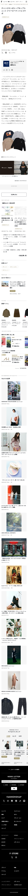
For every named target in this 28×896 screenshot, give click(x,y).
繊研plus (10, 4)
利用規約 (16, 835)
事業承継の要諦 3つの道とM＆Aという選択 (7, 220)
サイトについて (4, 835)
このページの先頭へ (15, 769)
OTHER (22, 785)
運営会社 (3, 845)
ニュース (5, 1)
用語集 (15, 824)
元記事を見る (14, 194)
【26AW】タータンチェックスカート (16, 323)
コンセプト (16, 871)
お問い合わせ (17, 842)
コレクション (17, 811)
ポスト (6, 4)
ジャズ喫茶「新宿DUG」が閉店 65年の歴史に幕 (14, 250)
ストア (17, 1)
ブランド (3, 867)
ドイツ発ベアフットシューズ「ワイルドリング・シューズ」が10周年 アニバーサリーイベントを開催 (14, 244)
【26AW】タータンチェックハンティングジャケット (6, 324)
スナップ (3, 828)
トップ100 (3, 824)
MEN (6, 785)
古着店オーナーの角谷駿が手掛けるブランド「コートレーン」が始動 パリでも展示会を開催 (14, 236)
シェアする (13, 52)
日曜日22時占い (5, 821)
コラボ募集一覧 (6, 352)
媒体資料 (3, 842)
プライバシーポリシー (19, 838)
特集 (9, 1)
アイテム (3, 871)
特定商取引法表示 (18, 884)
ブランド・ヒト (22, 1)
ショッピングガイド (5, 881)
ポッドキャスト (17, 821)
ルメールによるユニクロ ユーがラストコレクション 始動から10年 (6, 752)
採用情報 (3, 838)
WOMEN (14, 785)
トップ (2, 4)
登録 (14, 788)
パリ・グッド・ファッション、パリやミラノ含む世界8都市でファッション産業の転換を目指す (21, 222)
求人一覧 (12, 334)
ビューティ (12, 1)
